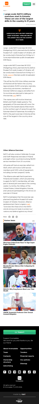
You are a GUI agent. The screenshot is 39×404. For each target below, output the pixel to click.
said (28, 204)
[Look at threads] (34, 372)
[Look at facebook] (4, 372)
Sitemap (23, 363)
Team (5, 352)
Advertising (8, 366)
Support (27, 4)
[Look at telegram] (14, 372)
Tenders (23, 352)
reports (10, 75)
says (14, 96)
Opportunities (26, 349)
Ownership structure (7, 361)
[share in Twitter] (13, 217)
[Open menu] (34, 4)
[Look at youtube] (19, 372)
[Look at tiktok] (29, 372)
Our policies (25, 360)
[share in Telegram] (17, 217)
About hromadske (10, 349)
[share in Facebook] (9, 217)
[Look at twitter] (24, 372)
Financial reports (27, 356)
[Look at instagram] (9, 372)
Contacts (7, 356)
